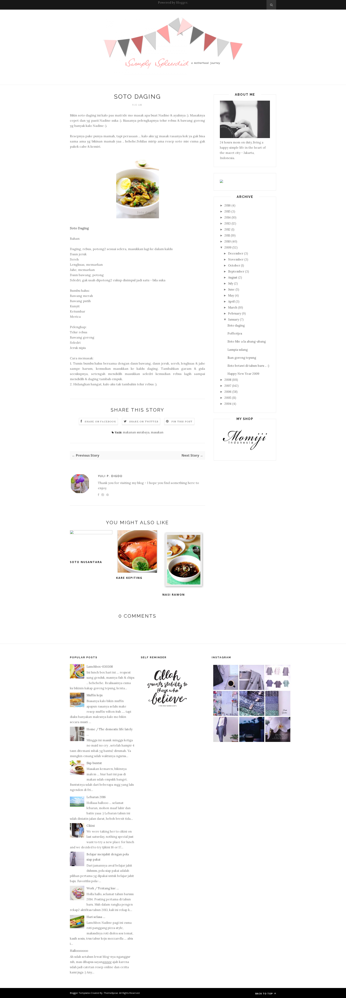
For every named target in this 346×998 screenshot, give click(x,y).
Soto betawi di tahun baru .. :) (248, 366)
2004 (227, 404)
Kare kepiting (129, 578)
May (231, 295)
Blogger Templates (80, 992)
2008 (227, 380)
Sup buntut (94, 763)
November (235, 259)
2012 (227, 229)
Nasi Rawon (173, 594)
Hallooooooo (79, 951)
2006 (227, 392)
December (235, 253)
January (233, 319)
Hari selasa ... (95, 917)
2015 (227, 211)
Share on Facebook (100, 421)
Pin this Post (182, 421)
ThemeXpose (111, 992)
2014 (227, 217)
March (232, 307)
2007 (227, 386)
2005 (227, 398)
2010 (227, 241)
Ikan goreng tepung (241, 358)
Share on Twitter (143, 421)
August (232, 277)
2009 (227, 247)
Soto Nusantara (86, 562)
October (234, 265)
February (234, 313)
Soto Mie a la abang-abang (246, 341)
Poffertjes (234, 333)
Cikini (90, 826)
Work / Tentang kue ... (102, 888)
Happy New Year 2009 (243, 374)
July (230, 283)
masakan (157, 432)
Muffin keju (94, 695)
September (236, 271)
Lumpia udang (237, 350)
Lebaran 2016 (96, 797)
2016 (227, 205)
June (231, 289)
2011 (227, 235)
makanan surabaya (136, 432)
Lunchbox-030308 (99, 666)
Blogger (181, 2)
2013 (227, 223)
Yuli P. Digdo (110, 476)
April (231, 301)
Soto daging (236, 325)
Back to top (264, 993)
